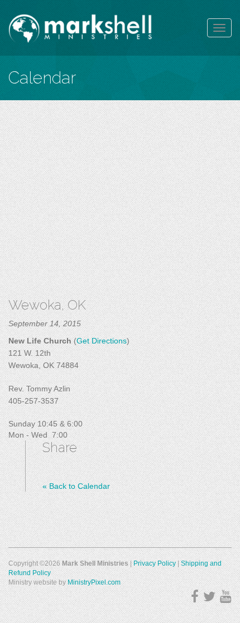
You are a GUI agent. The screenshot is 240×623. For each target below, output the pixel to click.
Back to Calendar (76, 486)
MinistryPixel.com (94, 582)
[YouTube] (226, 596)
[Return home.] (80, 28)
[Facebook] (195, 596)
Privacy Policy (154, 563)
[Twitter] (209, 596)
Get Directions (101, 340)
